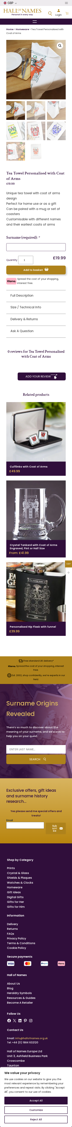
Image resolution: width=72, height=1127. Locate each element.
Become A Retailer (20, 1003)
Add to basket (33, 270)
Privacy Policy (16, 938)
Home (9, 29)
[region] (36, 1097)
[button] (60, 46)
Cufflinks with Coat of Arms (29, 466)
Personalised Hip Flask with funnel (33, 627)
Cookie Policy (16, 948)
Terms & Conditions (21, 943)
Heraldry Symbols (19, 993)
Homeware (22, 29)
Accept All (36, 1100)
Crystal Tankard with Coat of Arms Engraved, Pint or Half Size (33, 546)
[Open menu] (66, 3)
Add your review (38, 376)
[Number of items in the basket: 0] (67, 13)
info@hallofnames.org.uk (31, 1038)
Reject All (36, 1119)
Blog (10, 988)
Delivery (12, 924)
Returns (12, 929)
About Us (13, 984)
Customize (36, 1110)
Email (9, 820)
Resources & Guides (21, 998)
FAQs (10, 934)
